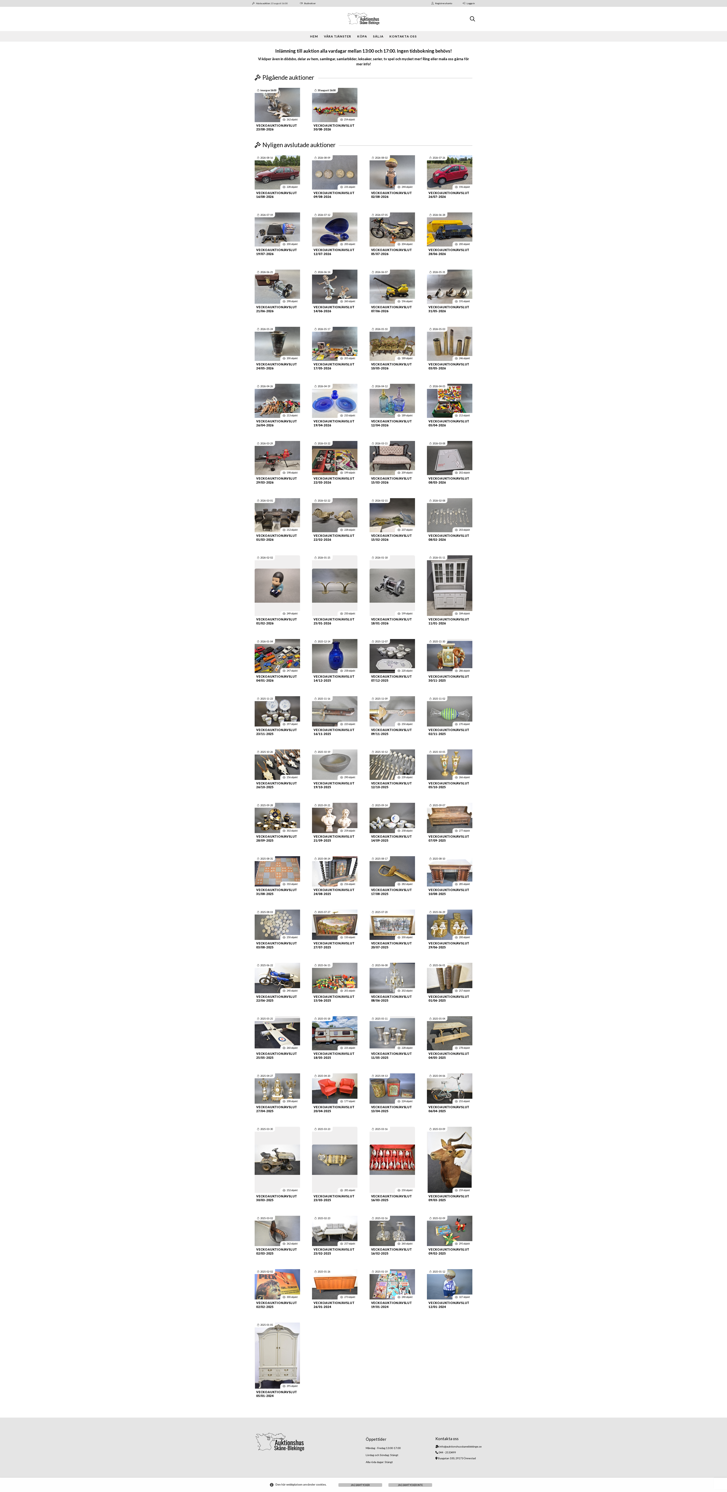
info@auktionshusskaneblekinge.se (460, 1446)
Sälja (378, 36)
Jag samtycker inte (410, 1485)
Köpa (362, 36)
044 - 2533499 (447, 1452)
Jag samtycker (360, 1485)
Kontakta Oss (403, 36)
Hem (314, 36)
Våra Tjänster (337, 36)
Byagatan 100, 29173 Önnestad (457, 1458)
